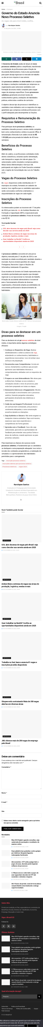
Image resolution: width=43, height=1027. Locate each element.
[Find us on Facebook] (4, 926)
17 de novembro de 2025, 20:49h (11, 667)
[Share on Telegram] (36, 59)
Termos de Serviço (7, 1008)
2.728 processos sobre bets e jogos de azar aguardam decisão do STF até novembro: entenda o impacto (24, 875)
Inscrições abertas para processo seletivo (17, 463)
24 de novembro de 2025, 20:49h (11, 628)
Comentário (6, 767)
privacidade (32, 1025)
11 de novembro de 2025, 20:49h (11, 746)
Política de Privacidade (18, 1006)
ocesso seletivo (27, 340)
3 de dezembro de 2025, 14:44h (11, 550)
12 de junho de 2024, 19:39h (12, 28)
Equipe (36, 1008)
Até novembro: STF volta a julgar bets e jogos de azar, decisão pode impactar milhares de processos (25, 864)
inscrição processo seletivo (15, 460)
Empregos (10, 9)
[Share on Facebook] (17, 59)
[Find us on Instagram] (14, 926)
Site (3, 811)
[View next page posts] (23, 247)
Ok (26, 1025)
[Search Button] (40, 3)
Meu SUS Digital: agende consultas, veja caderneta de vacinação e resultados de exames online (25, 842)
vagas (6, 183)
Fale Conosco (6, 1011)
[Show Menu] (3, 3)
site (19, 210)
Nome (4, 793)
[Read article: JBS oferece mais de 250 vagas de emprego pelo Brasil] (21, 724)
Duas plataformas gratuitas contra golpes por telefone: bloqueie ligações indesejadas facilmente (26, 853)
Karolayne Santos (14, 25)
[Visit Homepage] (21, 3)
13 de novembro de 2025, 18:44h (11, 707)
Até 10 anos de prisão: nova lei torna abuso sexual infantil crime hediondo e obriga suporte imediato (26, 886)
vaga (35, 353)
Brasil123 (9, 1014)
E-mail (4, 802)
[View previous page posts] (19, 247)
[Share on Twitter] (27, 59)
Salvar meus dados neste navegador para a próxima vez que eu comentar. (22, 822)
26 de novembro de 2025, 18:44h (11, 589)
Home (3, 9)
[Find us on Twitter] (9, 926)
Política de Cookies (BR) (23, 1008)
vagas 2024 (23, 466)
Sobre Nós (5, 1006)
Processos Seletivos (9, 466)
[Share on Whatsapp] (6, 59)
